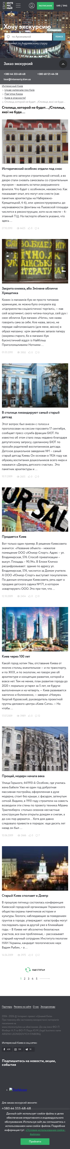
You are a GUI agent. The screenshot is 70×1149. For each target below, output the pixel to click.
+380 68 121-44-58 (47, 74)
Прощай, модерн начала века (23, 776)
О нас (36, 1007)
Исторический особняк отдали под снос (32, 168)
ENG (65, 6)
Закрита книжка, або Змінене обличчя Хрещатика (30, 291)
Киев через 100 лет (16, 656)
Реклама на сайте (22, 1007)
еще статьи (38, 970)
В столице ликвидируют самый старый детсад (31, 415)
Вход (32, 5)
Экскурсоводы (48, 1007)
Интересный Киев (12, 86)
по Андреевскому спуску (32, 43)
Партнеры (7, 1007)
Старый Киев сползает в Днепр (25, 895)
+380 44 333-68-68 (14, 74)
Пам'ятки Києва (13, 94)
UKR (58, 6)
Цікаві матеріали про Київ (19, 90)
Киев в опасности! (15, 98)
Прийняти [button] (35, 1141)
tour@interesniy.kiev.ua (17, 79)
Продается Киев (14, 536)
